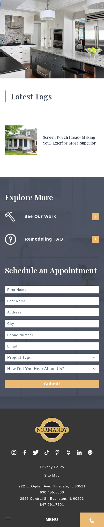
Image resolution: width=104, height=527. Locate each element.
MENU (52, 520)
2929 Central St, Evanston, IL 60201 (52, 498)
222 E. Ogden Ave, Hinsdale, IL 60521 (52, 486)
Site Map (52, 475)
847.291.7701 (52, 504)
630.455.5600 (52, 492)
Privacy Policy (52, 467)
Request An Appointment (92, 520)
